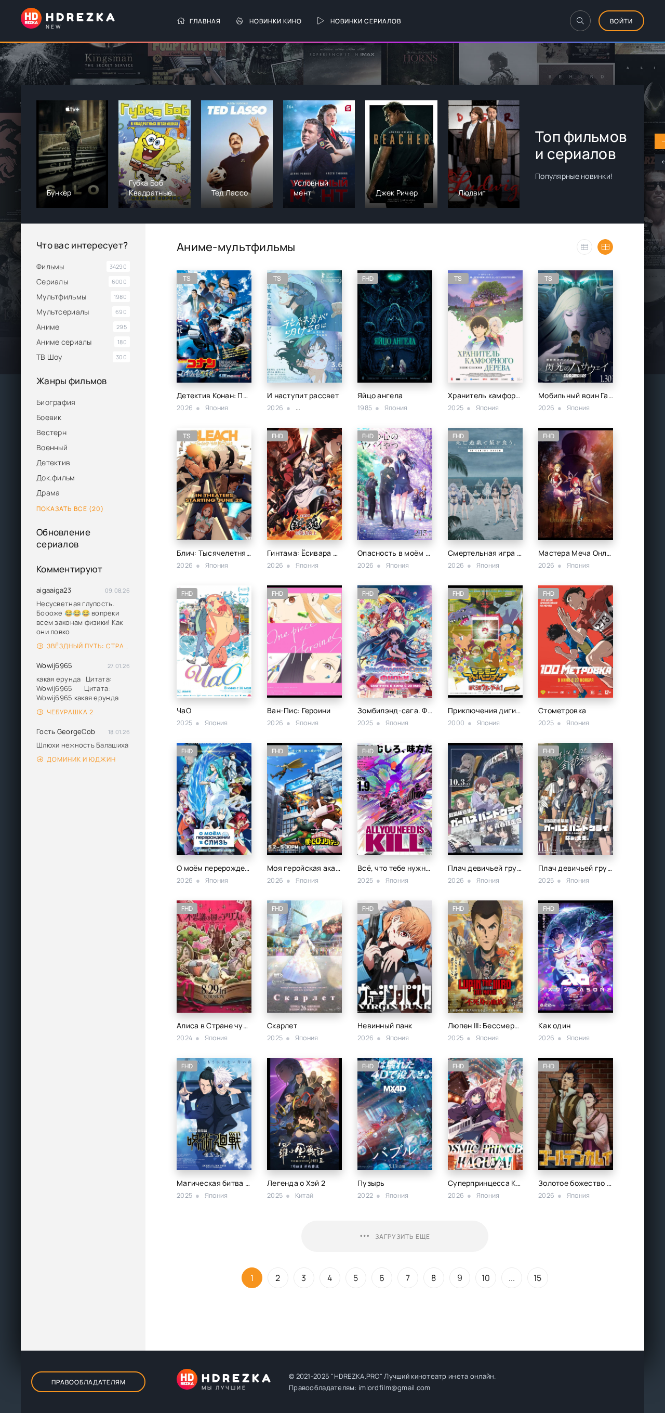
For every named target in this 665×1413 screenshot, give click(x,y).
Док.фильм (55, 477)
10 (486, 1278)
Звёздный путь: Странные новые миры (88, 646)
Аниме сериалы (64, 342)
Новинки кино (275, 21)
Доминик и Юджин (81, 759)
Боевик (49, 417)
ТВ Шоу (49, 357)
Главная (205, 21)
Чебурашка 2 (70, 712)
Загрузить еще (402, 1236)
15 (538, 1278)
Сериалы (52, 281)
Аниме (47, 327)
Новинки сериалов (365, 21)
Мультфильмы (61, 297)
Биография (56, 402)
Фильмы (50, 266)
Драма (48, 493)
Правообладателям (88, 1382)
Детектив (53, 462)
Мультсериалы (62, 312)
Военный (52, 447)
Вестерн (51, 432)
